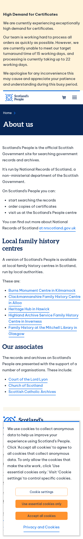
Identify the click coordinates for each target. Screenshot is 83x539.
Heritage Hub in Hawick (29, 309)
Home (7, 113)
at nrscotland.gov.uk (57, 228)
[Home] (17, 97)
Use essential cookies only (41, 504)
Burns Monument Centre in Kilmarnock (42, 290)
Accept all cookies (41, 516)
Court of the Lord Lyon (28, 379)
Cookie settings (41, 492)
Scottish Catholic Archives (32, 391)
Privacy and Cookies (41, 527)
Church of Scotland (25, 385)
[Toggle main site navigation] (74, 97)
